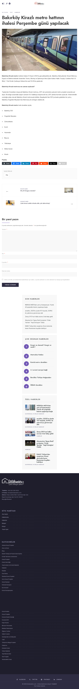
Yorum (4, 229)
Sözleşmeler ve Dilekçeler (9, 637)
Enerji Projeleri (6, 559)
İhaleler (4, 570)
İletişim (4, 523)
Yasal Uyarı (5, 529)
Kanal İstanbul (6, 582)
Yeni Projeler (5, 656)
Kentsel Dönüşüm (6, 584)
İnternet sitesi (6, 271)
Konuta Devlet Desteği (8, 617)
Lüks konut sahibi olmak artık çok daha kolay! (35, 202)
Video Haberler (6, 651)
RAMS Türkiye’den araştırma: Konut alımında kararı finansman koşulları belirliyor (43, 458)
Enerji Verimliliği (6, 562)
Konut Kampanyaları (7, 590)
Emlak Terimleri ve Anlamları (9, 556)
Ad (3, 253)
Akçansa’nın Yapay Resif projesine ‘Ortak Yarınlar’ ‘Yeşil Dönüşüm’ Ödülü (45, 444)
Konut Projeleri (6, 614)
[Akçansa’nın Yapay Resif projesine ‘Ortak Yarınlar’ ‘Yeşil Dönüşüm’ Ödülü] (30, 443)
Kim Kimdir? (5, 587)
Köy (7, 175)
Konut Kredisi (5, 611)
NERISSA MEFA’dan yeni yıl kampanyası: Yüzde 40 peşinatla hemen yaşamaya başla (45, 408)
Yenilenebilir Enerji (7, 659)
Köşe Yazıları (5, 622)
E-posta (5, 262)
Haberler (17, 12)
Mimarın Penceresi (7, 625)
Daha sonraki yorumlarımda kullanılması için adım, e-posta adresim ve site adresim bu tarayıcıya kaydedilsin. (37, 279)
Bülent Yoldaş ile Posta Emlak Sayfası (12, 553)
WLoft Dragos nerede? (28, 190)
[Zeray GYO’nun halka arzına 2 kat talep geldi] (30, 433)
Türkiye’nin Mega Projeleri (9, 642)
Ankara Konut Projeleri (8, 545)
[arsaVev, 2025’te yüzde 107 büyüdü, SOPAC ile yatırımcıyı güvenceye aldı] (30, 420)
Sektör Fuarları (6, 634)
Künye (3, 526)
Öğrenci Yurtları (6, 631)
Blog (3, 551)
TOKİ (3, 639)
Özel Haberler (32, 399)
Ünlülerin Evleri (6, 648)
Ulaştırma (4, 645)
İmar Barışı (5, 573)
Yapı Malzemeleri (6, 653)
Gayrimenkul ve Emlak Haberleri (34, 414)
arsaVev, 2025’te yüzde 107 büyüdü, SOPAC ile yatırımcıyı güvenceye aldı (45, 421)
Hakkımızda (5, 517)
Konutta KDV (5, 620)
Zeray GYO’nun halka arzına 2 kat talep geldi (39, 316)
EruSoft (54, 684)
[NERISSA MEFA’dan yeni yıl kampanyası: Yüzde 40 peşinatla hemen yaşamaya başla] (30, 407)
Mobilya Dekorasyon (7, 628)
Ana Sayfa (5, 514)
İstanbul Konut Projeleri (8, 576)
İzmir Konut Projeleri (7, 579)
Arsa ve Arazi (5, 548)
